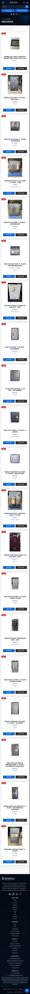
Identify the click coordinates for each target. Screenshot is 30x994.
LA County (4, 982)
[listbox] (16, 29)
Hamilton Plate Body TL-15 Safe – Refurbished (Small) (14, 266)
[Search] (25, 6)
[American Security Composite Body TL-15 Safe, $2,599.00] (14, 501)
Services (14, 904)
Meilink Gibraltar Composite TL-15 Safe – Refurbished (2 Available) (14, 809)
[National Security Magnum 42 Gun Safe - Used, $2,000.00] (14, 294)
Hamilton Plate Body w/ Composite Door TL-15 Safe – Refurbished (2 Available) (14, 766)
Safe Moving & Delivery (14, 960)
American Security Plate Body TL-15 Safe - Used (14, 183)
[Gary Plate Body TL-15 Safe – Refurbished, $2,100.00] (14, 335)
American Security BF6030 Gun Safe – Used (14, 640)
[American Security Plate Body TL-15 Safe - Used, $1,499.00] (14, 169)
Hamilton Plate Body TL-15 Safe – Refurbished (14, 141)
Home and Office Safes (14, 947)
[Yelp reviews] (18, 14)
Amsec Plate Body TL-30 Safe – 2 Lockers (14, 432)
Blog (14, 913)
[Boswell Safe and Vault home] (12, 880)
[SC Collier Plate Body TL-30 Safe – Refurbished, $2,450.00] (14, 377)
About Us (14, 908)
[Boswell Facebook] (11, 14)
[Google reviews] (16, 14)
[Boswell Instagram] (13, 14)
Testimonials (14, 930)
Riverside (21, 979)
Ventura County (11, 982)
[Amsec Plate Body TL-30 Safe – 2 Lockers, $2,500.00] (14, 418)
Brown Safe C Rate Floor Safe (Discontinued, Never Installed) (14, 58)
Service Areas (14, 937)
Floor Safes (14, 952)
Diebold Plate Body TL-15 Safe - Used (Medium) (14, 224)
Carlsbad (17, 982)
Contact (14, 920)
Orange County (21, 980)
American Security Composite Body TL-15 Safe (14, 516)
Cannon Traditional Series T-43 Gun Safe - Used (14, 557)
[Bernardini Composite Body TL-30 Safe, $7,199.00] (14, 837)
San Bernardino (8, 980)
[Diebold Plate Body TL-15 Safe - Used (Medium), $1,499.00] (14, 210)
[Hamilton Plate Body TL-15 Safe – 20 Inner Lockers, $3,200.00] (14, 668)
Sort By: (4, 29)
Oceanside (22, 982)
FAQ (14, 915)
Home (14, 902)
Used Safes (14, 950)
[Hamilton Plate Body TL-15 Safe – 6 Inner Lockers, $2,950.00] (14, 585)
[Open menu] (3, 2)
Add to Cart (20, 70)
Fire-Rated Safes (14, 932)
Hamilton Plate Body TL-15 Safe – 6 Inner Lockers (14, 599)
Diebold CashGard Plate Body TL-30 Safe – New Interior (14, 474)
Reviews (14, 918)
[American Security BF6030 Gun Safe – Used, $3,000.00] (14, 626)
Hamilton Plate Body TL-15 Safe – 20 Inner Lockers (14, 682)
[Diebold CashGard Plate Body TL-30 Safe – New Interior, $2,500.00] (14, 460)
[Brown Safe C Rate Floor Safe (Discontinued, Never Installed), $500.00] (14, 43)
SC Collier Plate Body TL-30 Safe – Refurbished (14, 391)
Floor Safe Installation (14, 967)
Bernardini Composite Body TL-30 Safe (14, 851)
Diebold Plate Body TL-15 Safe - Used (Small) (14, 100)
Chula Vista (6, 984)
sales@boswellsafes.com (15, 977)
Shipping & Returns (14, 935)
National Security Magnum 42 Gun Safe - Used (14, 308)
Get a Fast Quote (21, 10)
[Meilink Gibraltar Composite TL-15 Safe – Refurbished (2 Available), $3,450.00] (14, 794)
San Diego (14, 980)
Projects (14, 911)
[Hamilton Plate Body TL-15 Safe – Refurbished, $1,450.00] (14, 127)
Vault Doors (14, 954)
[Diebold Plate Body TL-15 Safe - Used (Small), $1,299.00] (14, 86)
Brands (14, 906)
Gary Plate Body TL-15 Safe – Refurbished (14, 349)
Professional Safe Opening (14, 964)
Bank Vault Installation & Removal (14, 962)
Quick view (8, 70)
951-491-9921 (15, 975)
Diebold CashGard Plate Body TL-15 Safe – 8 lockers (14, 723)
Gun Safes (14, 943)
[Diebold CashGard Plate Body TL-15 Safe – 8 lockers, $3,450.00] (14, 709)
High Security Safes (14, 945)
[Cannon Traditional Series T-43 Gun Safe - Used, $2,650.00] (14, 543)
